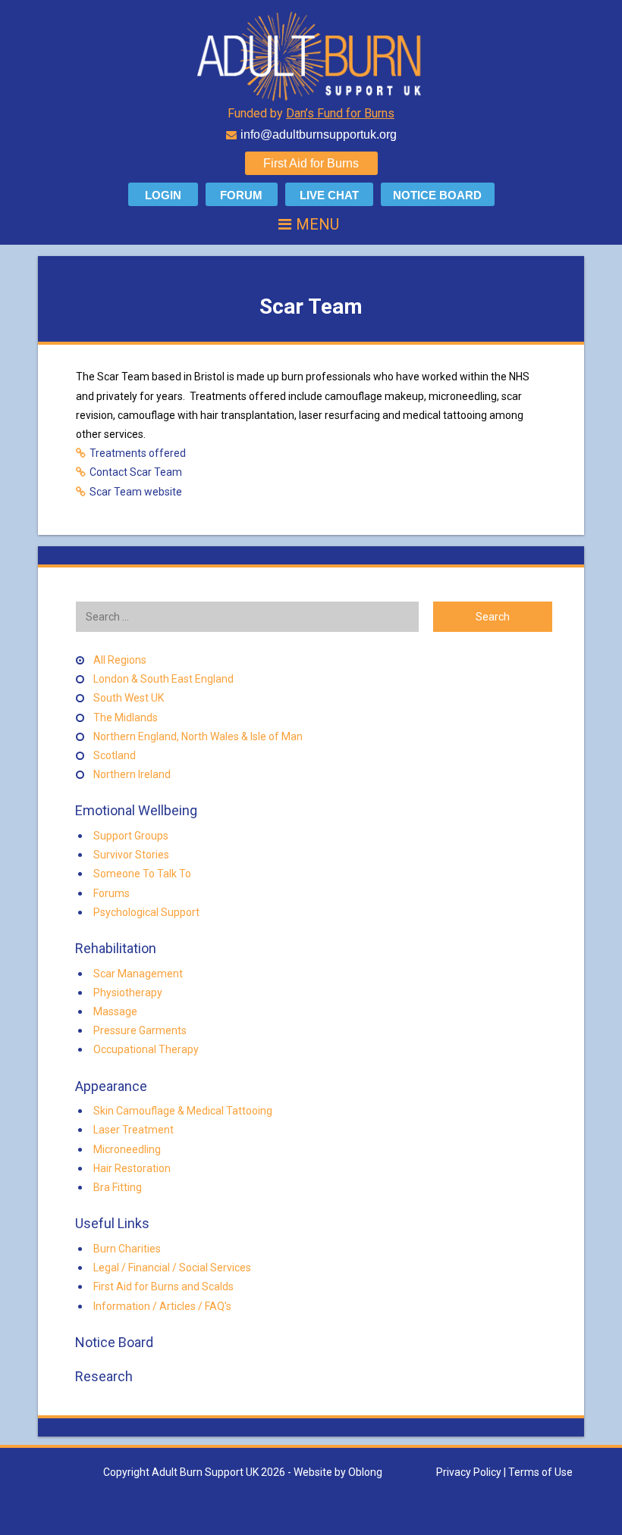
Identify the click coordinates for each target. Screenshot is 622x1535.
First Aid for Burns (311, 163)
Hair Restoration (132, 1168)
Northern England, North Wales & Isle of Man (198, 736)
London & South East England (163, 679)
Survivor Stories (131, 855)
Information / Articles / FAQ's (162, 1306)
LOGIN (163, 195)
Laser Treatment (133, 1130)
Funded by (311, 113)
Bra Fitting (117, 1187)
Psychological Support (146, 912)
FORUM (241, 195)
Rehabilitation (114, 948)
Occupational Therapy (146, 1049)
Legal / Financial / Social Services (172, 1267)
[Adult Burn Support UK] (311, 55)
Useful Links (110, 1223)
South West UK (128, 698)
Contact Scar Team (136, 472)
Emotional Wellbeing (134, 810)
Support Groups (130, 836)
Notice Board (112, 1342)
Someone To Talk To (142, 874)
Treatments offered (138, 453)
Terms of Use (540, 1472)
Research (102, 1376)
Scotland (114, 755)
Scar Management (138, 974)
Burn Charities (127, 1249)
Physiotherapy (127, 992)
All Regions (119, 660)
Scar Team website (136, 492)
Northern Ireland (132, 774)
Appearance (109, 1086)
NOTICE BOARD (437, 195)
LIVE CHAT (329, 195)
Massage (115, 1011)
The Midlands (125, 717)
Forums (111, 893)
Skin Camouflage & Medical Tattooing (182, 1111)
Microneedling (127, 1149)
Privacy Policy (468, 1472)
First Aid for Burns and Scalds (163, 1286)
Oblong (365, 1472)
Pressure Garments (140, 1030)
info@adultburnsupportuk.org (318, 134)
